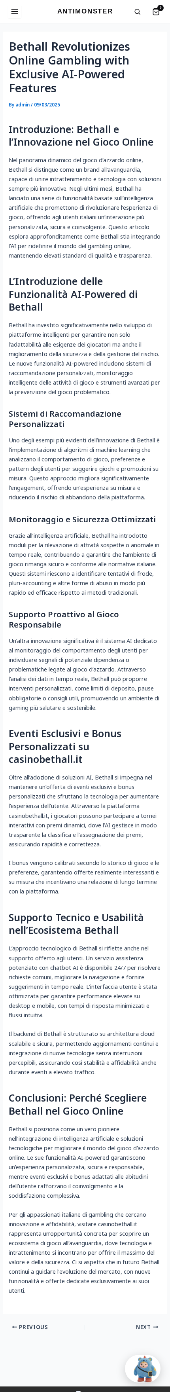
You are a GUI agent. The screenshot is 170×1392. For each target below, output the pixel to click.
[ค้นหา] (137, 12)
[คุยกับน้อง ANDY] (143, 1369)
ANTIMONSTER (85, 11)
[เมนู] (14, 11)
